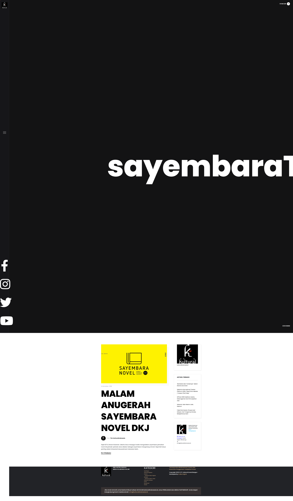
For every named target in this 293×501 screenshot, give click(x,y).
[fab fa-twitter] (6, 471)
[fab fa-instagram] (5, 452)
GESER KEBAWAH (286, 494)
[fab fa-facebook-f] (4, 434)
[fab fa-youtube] (6, 489)
